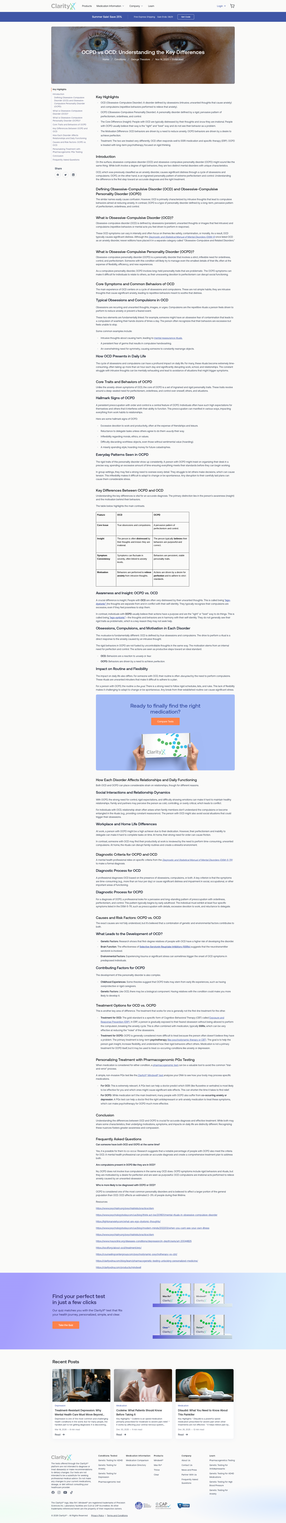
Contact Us (187, 1465)
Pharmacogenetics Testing (222, 1460)
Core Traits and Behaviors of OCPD (69, 124)
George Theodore (140, 59)
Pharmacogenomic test (109, 1482)
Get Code (185, 17)
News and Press (189, 1470)
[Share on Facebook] (58, 175)
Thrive (157, 1470)
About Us (186, 1460)
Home (106, 59)
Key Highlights (59, 89)
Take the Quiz (66, 1325)
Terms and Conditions (117, 1515)
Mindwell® (158, 1460)
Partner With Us (189, 1474)
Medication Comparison (137, 1460)
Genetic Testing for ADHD (110, 1460)
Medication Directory (136, 1465)
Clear (156, 1474)
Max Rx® (158, 1465)
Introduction (58, 94)
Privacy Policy (97, 1515)
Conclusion (58, 156)
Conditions (120, 59)
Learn (151, 6)
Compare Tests (165, 721)
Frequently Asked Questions (66, 160)
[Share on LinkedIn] (73, 175)
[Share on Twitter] (66, 175)
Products (87, 6)
